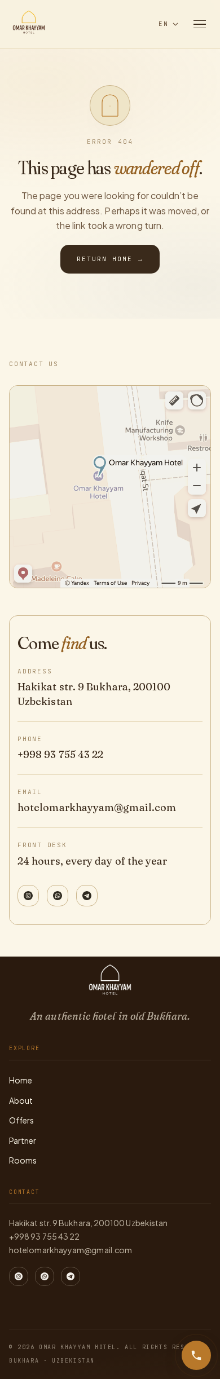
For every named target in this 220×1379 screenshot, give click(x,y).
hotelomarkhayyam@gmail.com (96, 807)
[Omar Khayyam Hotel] (29, 24)
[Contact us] (196, 1355)
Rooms (23, 1160)
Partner (23, 1140)
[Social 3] (87, 895)
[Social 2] (57, 895)
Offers (21, 1120)
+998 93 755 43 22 (60, 754)
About (21, 1100)
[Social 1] (28, 895)
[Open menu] (199, 24)
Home (20, 1080)
